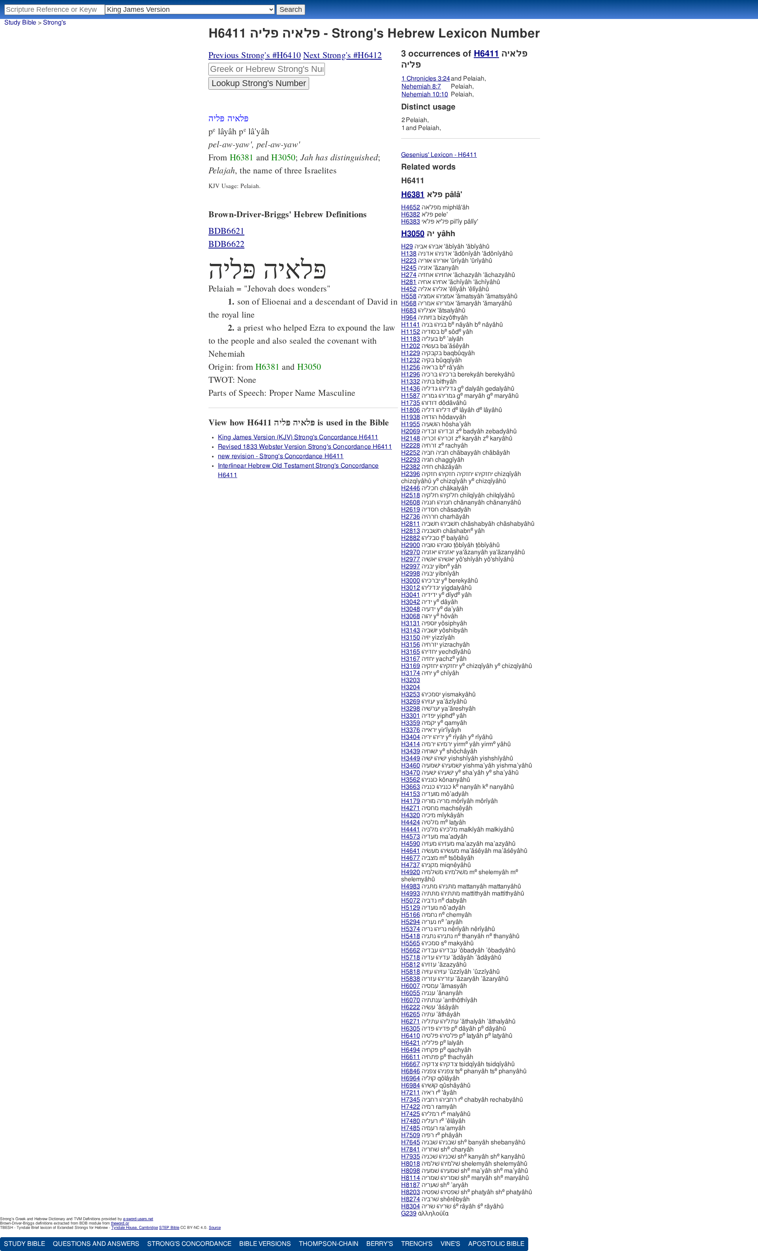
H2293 (410, 460)
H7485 (410, 1128)
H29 (407, 246)
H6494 (410, 1050)
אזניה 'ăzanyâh (430, 268)
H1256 (410, 367)
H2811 (410, 524)
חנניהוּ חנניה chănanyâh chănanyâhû (461, 502)
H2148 (410, 438)
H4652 (410, 207)
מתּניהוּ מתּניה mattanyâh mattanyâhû (461, 886)
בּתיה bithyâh (429, 381)
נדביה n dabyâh (434, 900)
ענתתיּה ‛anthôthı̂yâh (439, 1000)
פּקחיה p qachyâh (436, 1050)
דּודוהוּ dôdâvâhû (434, 403)
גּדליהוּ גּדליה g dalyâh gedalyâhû (457, 389)
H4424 (410, 822)
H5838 (410, 979)
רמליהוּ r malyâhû (436, 1114)
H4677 (410, 858)
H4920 (410, 872)
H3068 (410, 616)
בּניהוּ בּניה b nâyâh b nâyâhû (452, 325)
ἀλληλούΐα (424, 1213)
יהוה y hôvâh (429, 616)
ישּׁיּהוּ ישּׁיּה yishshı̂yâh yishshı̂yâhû (457, 758)
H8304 (410, 1206)
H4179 (410, 801)
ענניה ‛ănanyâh (432, 993)
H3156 (410, 644)
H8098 (410, 1171)
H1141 (410, 325)
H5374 (410, 929)
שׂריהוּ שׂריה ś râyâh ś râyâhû (452, 1206)
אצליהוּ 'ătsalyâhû (433, 310)
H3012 (410, 588)
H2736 (410, 517)
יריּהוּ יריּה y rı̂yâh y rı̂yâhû (447, 737)
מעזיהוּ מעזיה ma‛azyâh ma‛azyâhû (458, 844)
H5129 (410, 908)
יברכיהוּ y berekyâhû (439, 581)
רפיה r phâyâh (431, 1135)
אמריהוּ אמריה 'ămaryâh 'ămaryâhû (456, 303)
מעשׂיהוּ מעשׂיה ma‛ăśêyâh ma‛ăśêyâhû (464, 851)
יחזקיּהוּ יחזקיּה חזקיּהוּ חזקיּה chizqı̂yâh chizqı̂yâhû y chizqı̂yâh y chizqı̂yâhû (461, 477)
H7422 (410, 1107)
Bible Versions (265, 1244)
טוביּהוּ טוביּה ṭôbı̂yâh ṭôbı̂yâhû (450, 545)
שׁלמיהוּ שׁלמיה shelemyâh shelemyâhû (464, 1164)
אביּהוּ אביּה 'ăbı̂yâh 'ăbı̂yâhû (445, 246)
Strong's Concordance (189, 1244)
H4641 (410, 851)
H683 (409, 310)
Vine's (450, 1244)
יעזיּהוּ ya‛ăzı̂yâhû (434, 701)
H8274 (410, 1199)
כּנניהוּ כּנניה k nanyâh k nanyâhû (457, 787)
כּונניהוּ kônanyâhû (435, 780)
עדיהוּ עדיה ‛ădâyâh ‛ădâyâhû (451, 957)
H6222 (410, 1007)
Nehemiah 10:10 (425, 94)
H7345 (410, 1100)
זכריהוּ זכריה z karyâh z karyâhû (456, 438)
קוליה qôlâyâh (430, 1078)
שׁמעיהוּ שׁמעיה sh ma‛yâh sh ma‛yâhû (464, 1171)
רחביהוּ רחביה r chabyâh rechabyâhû (462, 1100)
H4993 (410, 893)
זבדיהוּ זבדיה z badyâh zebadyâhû (459, 431)
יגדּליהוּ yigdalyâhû (436, 588)
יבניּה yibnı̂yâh (430, 573)
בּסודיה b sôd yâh (437, 332)
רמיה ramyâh (429, 1107)
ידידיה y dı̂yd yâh (436, 595)
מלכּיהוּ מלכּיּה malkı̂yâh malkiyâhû (457, 829)
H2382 (410, 467)
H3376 (410, 730)
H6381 (242, 157)
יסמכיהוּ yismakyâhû (438, 694)
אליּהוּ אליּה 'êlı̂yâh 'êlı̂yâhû (445, 289)
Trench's (417, 1244)
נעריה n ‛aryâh (432, 922)
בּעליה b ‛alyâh (432, 339)
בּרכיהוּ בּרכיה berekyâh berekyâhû (458, 374)
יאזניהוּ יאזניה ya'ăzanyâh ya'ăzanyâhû (463, 552)
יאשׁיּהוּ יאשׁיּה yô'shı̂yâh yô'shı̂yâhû (457, 559)
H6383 (410, 221)
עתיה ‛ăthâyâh (430, 1014)
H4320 (410, 815)
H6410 (410, 1036)
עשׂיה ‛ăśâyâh (430, 1007)
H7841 (410, 1149)
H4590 (410, 844)
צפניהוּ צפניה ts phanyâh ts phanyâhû (464, 1071)
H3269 (410, 701)
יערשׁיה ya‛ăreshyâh (438, 708)
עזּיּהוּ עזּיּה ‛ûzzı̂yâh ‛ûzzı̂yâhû (450, 972)
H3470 (410, 772)
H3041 (410, 595)
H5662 (410, 950)
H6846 (410, 1071)
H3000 (410, 581)
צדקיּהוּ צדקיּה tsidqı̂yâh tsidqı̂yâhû (458, 1064)
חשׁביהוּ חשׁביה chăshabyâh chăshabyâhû (468, 524)
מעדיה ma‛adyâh (434, 836)
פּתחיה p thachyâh (437, 1057)
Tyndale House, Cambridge (134, 1228)
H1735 (410, 403)
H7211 (410, 1092)
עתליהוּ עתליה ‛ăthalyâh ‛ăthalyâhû (458, 1021)
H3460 (410, 765)
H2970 (410, 552)
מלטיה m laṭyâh (433, 822)
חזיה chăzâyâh (431, 467)
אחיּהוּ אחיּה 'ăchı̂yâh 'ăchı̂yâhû (450, 282)
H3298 (410, 708)
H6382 (410, 214)
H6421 (410, 1043)
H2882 (410, 538)
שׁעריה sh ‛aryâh (434, 1185)
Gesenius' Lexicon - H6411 (439, 155)
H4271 (410, 808)
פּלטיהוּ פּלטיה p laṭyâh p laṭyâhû (456, 1036)
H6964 (410, 1078)
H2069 (410, 431)
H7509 (410, 1135)
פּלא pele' (424, 214)
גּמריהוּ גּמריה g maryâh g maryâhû (460, 396)
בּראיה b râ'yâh (432, 367)
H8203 (410, 1192)
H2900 (410, 545)
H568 (409, 303)
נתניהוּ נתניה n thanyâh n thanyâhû (460, 936)
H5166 (410, 915)
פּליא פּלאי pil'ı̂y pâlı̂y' (439, 221)
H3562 (410, 780)
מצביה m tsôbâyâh (437, 858)
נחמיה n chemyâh (436, 915)
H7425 (410, 1114)
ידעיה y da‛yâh (432, 609)
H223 (409, 261)
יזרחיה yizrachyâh (435, 644)
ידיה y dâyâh (429, 602)
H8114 (410, 1178)
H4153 (410, 794)
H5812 (410, 964)
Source (215, 1228)
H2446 (410, 488)
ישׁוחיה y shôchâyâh (439, 751)
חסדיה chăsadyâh (436, 509)
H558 (409, 296)
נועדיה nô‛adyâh (433, 908)
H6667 (410, 1064)
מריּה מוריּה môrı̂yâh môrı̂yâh (449, 801)
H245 (409, 268)
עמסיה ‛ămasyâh (434, 986)
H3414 (410, 744)
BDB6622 (226, 243)
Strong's (54, 22)
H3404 (410, 737)
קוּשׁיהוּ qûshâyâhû (436, 1085)
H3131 (410, 623)
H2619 (410, 509)
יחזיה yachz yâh (434, 659)
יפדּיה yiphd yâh (434, 716)
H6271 (410, 1021)
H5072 (410, 900)
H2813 (410, 531)
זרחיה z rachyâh (434, 445)
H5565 (410, 943)
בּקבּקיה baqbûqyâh (438, 353)
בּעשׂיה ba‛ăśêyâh (435, 346)
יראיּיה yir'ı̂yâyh (431, 730)
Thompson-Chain (328, 1244)
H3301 (410, 716)
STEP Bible (169, 1228)
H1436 (410, 389)
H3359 (410, 723)
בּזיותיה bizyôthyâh (434, 317)
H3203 (410, 680)
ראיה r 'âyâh (429, 1092)
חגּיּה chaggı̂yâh (432, 460)
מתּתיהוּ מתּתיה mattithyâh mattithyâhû (462, 893)
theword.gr (120, 1223)
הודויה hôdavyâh (433, 417)
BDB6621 (226, 230)
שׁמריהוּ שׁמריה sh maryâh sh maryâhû (465, 1178)
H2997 (410, 566)
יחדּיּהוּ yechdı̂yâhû (436, 652)
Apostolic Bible (496, 1244)
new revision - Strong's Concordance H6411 (281, 456)
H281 (409, 282)
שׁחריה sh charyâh (437, 1149)
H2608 (410, 502)
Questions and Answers (96, 1244)
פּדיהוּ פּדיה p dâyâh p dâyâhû (453, 1028)
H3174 (410, 673)
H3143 (410, 630)
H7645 (410, 1142)
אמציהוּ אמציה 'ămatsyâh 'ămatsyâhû (459, 296)
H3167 (410, 659)
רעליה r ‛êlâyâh (433, 1121)
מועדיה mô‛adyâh (435, 794)
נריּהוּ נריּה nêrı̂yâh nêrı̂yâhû (448, 929)
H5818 (410, 972)
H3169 (410, 666)
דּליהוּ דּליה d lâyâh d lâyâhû (451, 410)
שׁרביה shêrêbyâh (435, 1199)
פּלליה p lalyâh (432, 1043)
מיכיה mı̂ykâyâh (432, 815)
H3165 (410, 652)
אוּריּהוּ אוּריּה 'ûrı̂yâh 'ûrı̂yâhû (446, 261)
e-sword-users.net (138, 1219)
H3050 (283, 157)
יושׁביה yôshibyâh (434, 630)
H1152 (410, 332)
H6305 (410, 1028)
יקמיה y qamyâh (434, 723)
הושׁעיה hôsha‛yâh (436, 424)
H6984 (410, 1085)
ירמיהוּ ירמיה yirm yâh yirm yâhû (456, 744)
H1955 (410, 424)
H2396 (410, 474)
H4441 (410, 829)
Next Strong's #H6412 (342, 54)
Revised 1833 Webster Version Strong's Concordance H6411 (305, 447)
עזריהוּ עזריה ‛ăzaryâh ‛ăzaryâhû (454, 979)
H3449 (410, 758)
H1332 (410, 381)
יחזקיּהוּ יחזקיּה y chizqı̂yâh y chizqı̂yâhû (466, 666)
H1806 (410, 410)
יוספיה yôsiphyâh (434, 623)
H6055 (410, 993)
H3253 (410, 694)
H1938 (410, 417)
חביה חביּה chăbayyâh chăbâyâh (455, 453)
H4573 (410, 836)
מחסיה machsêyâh (437, 808)
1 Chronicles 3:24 (426, 78)
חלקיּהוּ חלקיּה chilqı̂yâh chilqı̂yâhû (458, 495)
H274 (409, 275)
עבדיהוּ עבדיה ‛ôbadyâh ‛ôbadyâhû (458, 950)
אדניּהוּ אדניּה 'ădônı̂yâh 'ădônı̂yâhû (457, 253)
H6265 (410, 1014)
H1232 (410, 360)
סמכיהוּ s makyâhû (437, 943)
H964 (409, 317)
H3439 (410, 751)
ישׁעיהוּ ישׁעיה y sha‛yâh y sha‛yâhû (460, 772)
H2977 (410, 559)
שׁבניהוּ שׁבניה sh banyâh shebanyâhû (463, 1142)
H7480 (410, 1121)
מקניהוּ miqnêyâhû (436, 865)
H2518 (410, 495)
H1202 (410, 346)
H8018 (410, 1164)
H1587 (410, 396)
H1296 (410, 374)
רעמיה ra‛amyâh (433, 1128)
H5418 (410, 936)
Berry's (379, 1244)
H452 (409, 289)
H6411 (486, 53)
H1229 (410, 353)
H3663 (410, 787)
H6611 (410, 1057)
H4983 (410, 886)
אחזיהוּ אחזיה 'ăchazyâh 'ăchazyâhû (458, 275)
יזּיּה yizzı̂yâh (428, 637)
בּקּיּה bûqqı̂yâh (431, 360)
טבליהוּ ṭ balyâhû (435, 538)
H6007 (410, 986)
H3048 (410, 609)
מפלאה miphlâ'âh (435, 207)
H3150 (410, 637)
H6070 (410, 1000)
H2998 (410, 573)
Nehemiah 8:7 (421, 86)
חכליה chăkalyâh (434, 488)
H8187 (410, 1185)
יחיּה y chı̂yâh (430, 673)
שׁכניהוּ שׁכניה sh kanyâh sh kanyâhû (463, 1156)
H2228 (410, 445)
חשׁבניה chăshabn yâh (443, 531)
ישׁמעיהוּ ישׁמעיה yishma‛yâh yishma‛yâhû (466, 765)
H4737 (410, 865)
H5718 (410, 957)
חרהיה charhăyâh (435, 517)
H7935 (410, 1156)
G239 (409, 1213)
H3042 (410, 602)
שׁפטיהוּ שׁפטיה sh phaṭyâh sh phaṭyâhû (466, 1192)
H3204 (410, 687)
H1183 (410, 339)
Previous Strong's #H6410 (254, 54)
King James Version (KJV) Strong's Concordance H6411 (298, 437)
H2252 (410, 453)
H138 (409, 253)
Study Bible (20, 22)
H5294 (410, 922)
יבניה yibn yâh (431, 566)
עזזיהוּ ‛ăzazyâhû (434, 964)
